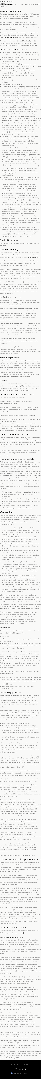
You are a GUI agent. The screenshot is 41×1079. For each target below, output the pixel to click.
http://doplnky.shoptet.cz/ (23, 386)
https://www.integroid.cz (8, 37)
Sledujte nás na (21, 1073)
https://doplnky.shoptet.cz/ (31, 257)
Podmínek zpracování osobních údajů (12, 933)
